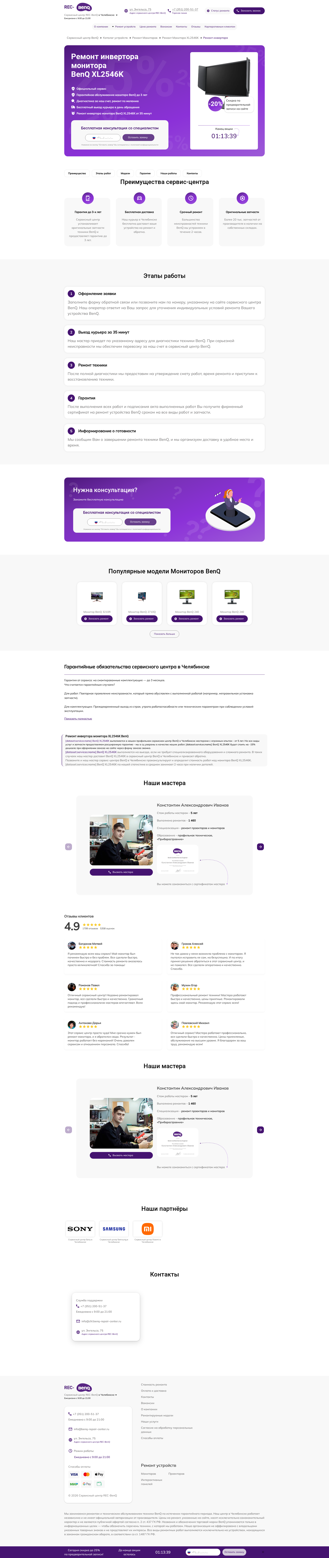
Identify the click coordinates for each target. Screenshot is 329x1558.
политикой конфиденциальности (144, 145)
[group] (80, 1232)
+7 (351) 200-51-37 (185, 9)
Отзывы (195, 26)
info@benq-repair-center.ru (91, 1429)
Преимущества (77, 173)
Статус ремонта (220, 10)
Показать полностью (78, 718)
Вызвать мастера (123, 872)
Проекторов (176, 1473)
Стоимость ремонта (154, 1384)
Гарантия (145, 173)
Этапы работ (103, 173)
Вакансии (166, 26)
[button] (260, 846)
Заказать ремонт (98, 618)
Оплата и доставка (153, 1390)
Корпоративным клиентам (220, 26)
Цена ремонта (148, 26)
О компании (101, 26)
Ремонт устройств (125, 26)
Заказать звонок (251, 10)
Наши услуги (149, 1421)
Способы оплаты (152, 1438)
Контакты (181, 26)
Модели (125, 173)
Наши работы (169, 173)
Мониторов (148, 1473)
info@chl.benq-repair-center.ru (101, 1321)
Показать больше (164, 633)
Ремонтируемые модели (157, 1415)
